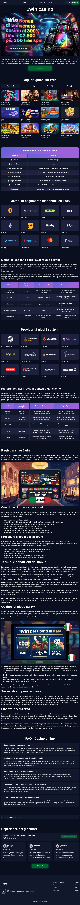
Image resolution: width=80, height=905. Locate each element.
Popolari (9, 86)
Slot (68, 86)
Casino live (29, 86)
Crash (48, 86)
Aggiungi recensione (69, 836)
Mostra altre (40, 865)
